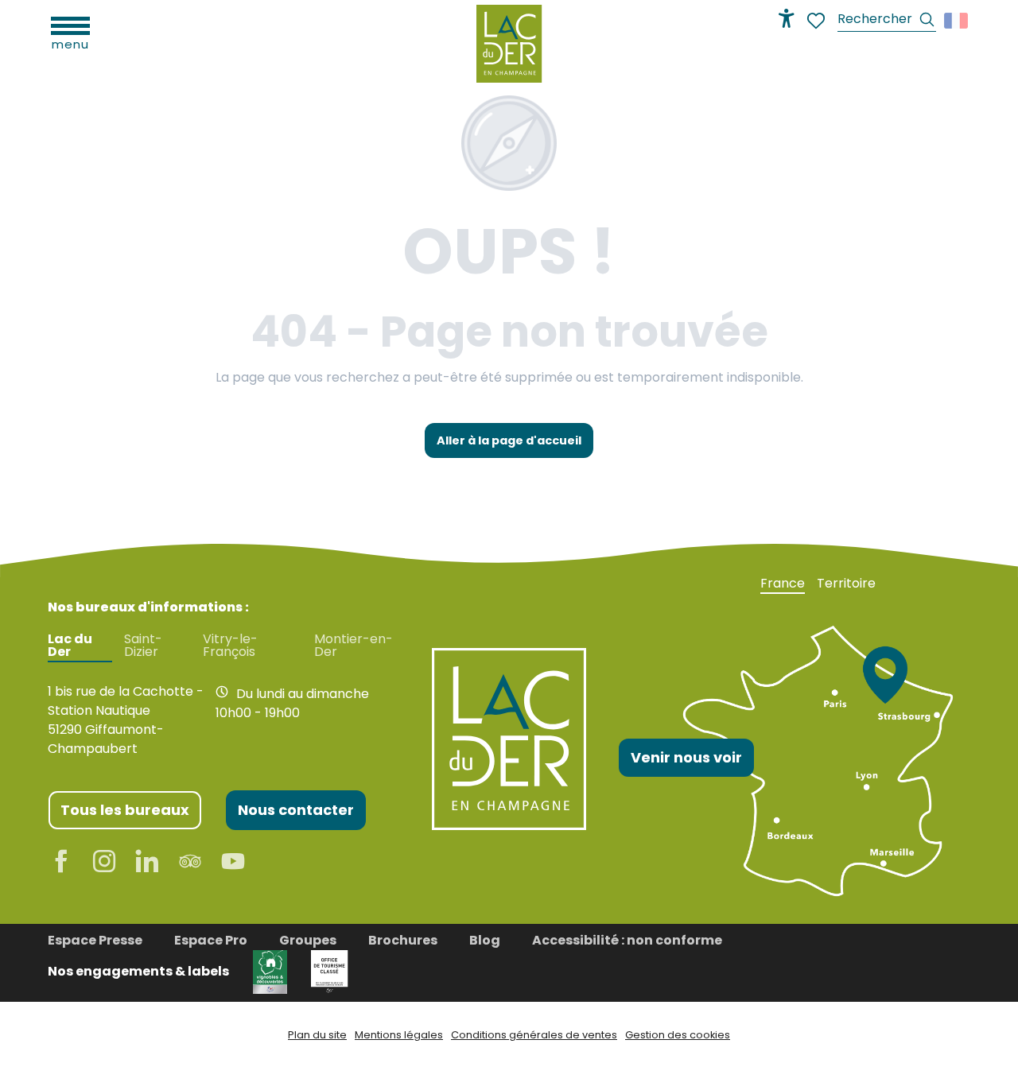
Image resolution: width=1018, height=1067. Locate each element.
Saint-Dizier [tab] (143, 645)
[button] (886, 21)
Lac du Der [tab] (70, 645)
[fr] (957, 21)
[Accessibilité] (786, 18)
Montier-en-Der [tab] (353, 645)
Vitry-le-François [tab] (230, 645)
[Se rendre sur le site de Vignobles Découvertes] (270, 971)
